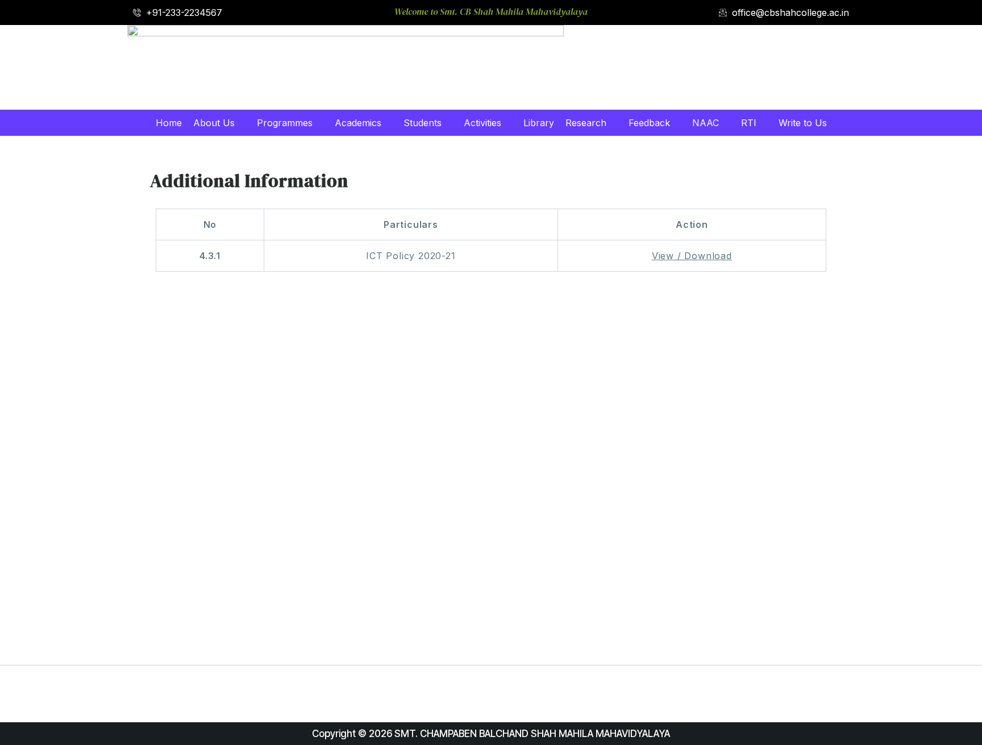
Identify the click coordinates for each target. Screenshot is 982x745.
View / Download (692, 255)
